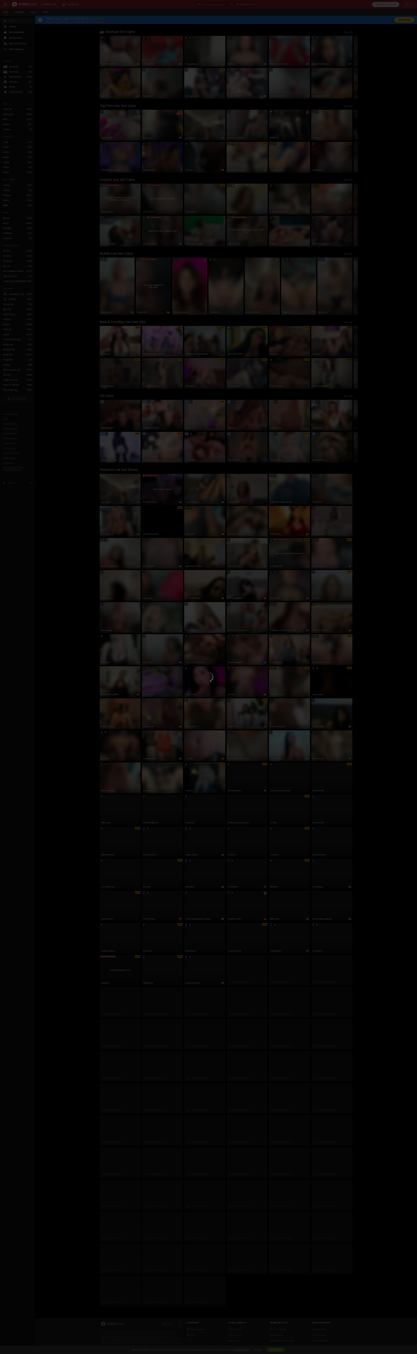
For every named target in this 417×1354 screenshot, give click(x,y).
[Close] (239, 622)
